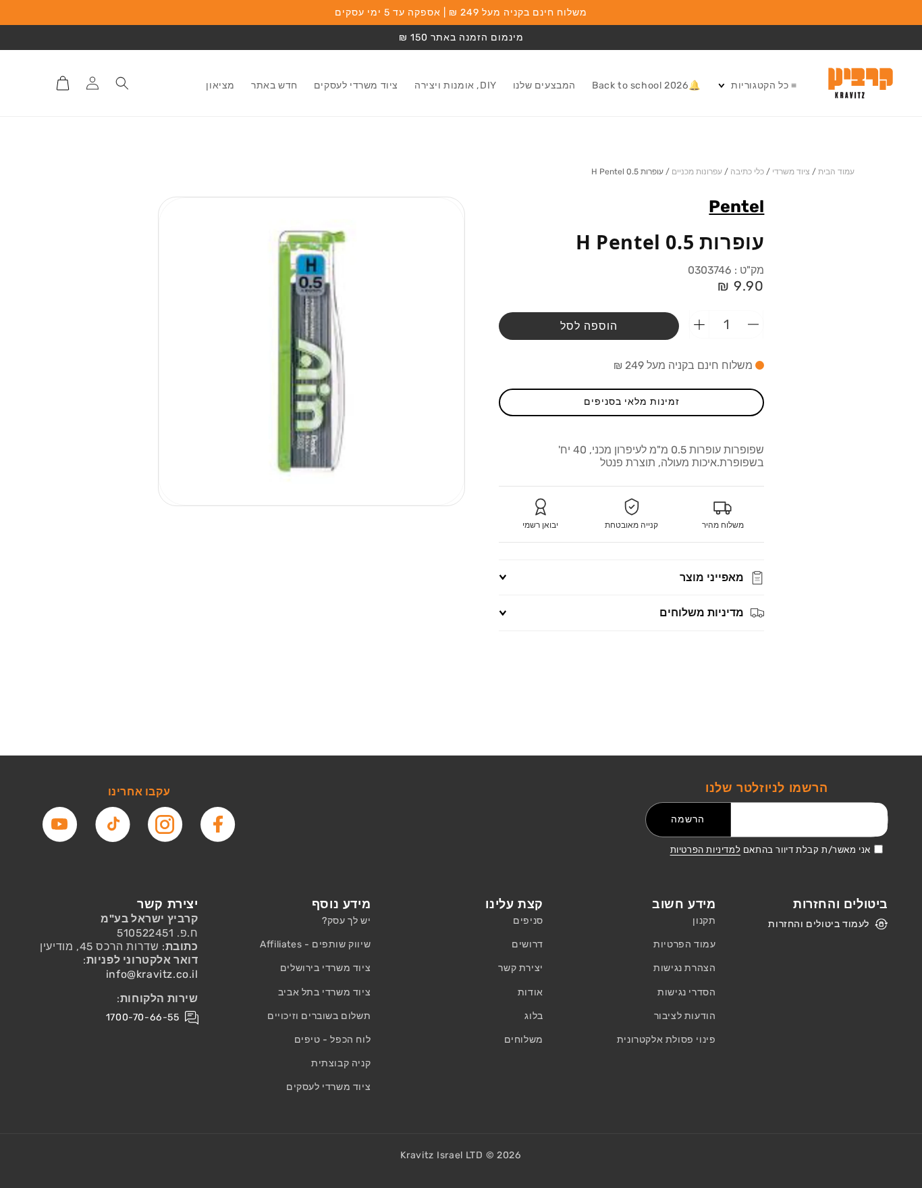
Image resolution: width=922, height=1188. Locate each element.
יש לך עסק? (346, 920)
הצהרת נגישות (684, 968)
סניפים (528, 920)
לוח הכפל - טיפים (332, 1039)
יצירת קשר (520, 968)
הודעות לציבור (685, 1016)
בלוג (533, 1016)
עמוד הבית (836, 171)
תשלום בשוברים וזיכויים (319, 1016)
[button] (757, 86)
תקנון (704, 920)
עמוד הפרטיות (684, 944)
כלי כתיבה (747, 171)
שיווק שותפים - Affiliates (315, 944)
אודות (530, 992)
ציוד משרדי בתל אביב (324, 992)
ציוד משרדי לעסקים (328, 1087)
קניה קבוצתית (341, 1063)
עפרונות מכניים (697, 171)
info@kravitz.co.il (152, 974)
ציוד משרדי (791, 171)
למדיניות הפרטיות (705, 850)
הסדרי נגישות (686, 992)
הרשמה (688, 819)
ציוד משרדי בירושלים (325, 968)
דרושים (527, 944)
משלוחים (523, 1039)
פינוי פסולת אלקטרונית (666, 1039)
